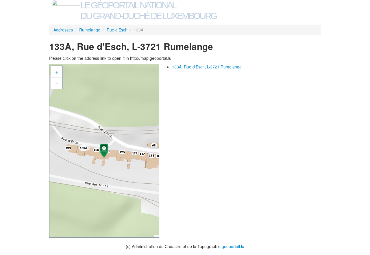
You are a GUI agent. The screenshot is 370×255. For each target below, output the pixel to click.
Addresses (63, 30)
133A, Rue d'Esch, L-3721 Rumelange (207, 67)
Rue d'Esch (117, 30)
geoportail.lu (233, 246)
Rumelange (89, 30)
